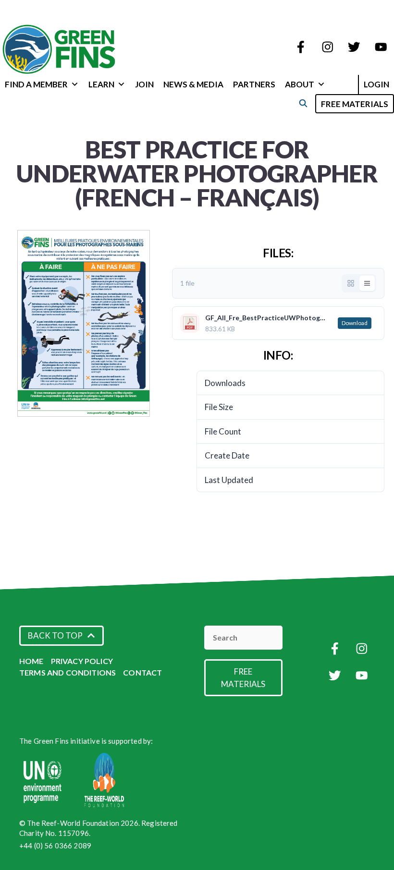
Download (355, 322)
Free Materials (354, 104)
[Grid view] (350, 283)
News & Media (193, 84)
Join (144, 84)
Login (376, 84)
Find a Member (36, 84)
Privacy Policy (82, 660)
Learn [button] (101, 84)
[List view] (367, 283)
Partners (254, 84)
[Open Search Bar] (303, 103)
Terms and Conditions (67, 672)
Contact (142, 672)
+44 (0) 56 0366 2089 (55, 845)
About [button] (299, 84)
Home (31, 660)
